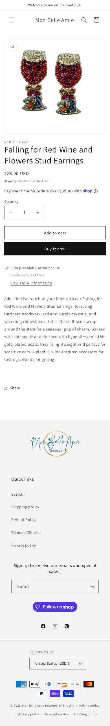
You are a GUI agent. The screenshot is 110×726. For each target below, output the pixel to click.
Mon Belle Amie (33, 705)
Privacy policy (23, 545)
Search (17, 494)
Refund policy (89, 705)
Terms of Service (26, 532)
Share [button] (15, 387)
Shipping (10, 181)
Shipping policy (25, 506)
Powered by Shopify (59, 705)
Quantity (11, 201)
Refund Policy (23, 519)
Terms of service (56, 714)
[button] (11, 20)
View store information (31, 283)
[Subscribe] (92, 586)
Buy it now (55, 248)
